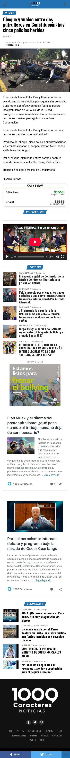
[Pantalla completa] (62, 256)
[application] (35, 242)
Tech (59, 731)
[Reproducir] (7, 256)
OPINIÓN (44, 735)
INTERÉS (33, 735)
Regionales (57, 735)
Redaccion (13, 45)
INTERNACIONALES (18, 735)
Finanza (32, 740)
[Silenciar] (57, 256)
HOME (10, 731)
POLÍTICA (20, 731)
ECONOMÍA (49, 731)
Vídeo (42, 740)
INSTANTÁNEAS (34, 731)
